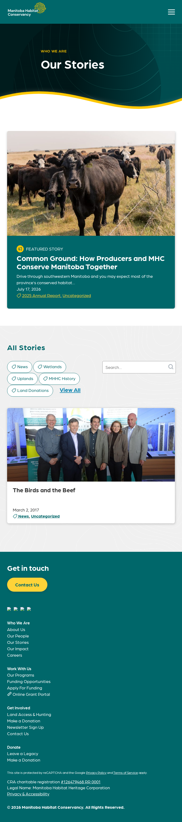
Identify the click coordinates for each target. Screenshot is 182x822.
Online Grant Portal (31, 694)
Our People (18, 635)
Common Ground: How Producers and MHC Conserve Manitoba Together (91, 262)
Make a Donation (23, 720)
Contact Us (27, 584)
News (22, 366)
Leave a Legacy (22, 753)
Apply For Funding (24, 687)
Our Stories (18, 642)
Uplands (25, 378)
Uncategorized (77, 295)
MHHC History (62, 378)
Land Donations (33, 390)
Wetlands (52, 366)
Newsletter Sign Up (25, 727)
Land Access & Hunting (29, 714)
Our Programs (20, 675)
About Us (16, 629)
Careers (14, 655)
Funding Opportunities (28, 681)
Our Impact (18, 648)
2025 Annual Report (41, 295)
